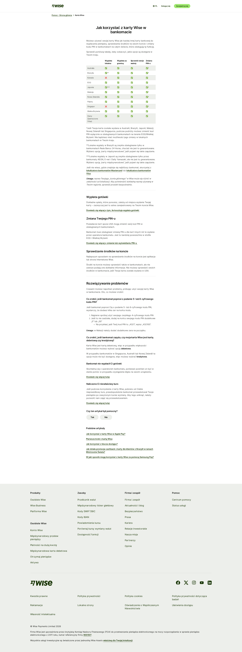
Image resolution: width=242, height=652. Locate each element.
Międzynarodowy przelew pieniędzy (44, 538)
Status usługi (179, 505)
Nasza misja (131, 534)
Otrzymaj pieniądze (40, 556)
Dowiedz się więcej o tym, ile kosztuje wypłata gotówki (113, 210)
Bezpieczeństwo (134, 511)
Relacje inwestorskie (136, 528)
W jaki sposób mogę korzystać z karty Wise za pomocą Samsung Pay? (120, 457)
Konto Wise (36, 530)
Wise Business (38, 505)
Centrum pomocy (181, 499)
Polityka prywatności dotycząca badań (189, 598)
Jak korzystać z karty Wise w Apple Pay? (105, 434)
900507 (87, 635)
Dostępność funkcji (88, 534)
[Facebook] (178, 583)
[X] (186, 583)
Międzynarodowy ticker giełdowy (96, 505)
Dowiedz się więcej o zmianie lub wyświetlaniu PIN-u (111, 243)
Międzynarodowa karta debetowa (48, 551)
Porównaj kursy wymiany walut (94, 528)
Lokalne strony (86, 605)
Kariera (128, 523)
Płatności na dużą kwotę (43, 545)
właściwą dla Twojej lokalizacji (117, 640)
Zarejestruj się (182, 6)
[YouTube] (202, 583)
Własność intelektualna (42, 614)
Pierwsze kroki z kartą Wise (99, 439)
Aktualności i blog (134, 505)
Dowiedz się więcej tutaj (98, 377)
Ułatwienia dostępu (182, 605)
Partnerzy (130, 540)
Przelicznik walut (87, 499)
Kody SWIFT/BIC (86, 511)
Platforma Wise (38, 511)
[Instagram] (194, 583)
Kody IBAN (83, 517)
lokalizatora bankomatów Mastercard (104, 170)
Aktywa (34, 562)
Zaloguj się (165, 6)
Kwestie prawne (39, 596)
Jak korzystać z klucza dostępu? (102, 444)
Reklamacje (36, 605)
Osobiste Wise (38, 499)
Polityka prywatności (89, 596)
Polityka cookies (133, 596)
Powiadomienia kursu (89, 523)
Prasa (128, 517)
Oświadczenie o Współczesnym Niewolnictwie (142, 607)
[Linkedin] (210, 583)
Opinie (128, 546)
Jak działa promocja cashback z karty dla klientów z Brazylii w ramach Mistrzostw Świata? (119, 450)
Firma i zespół (132, 499)
